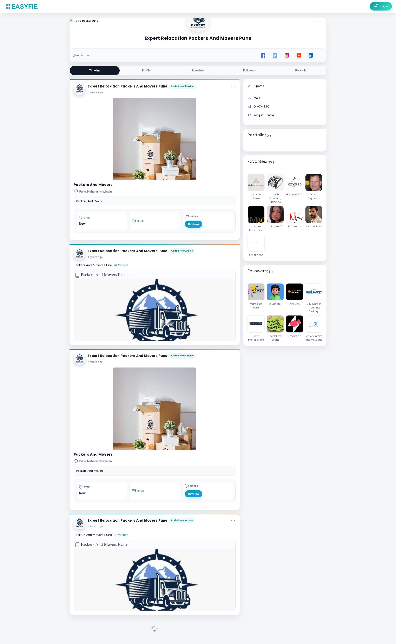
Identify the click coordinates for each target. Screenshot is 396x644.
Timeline (94, 70)
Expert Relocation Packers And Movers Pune (127, 86)
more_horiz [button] (233, 86)
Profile (146, 70)
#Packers (121, 265)
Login (381, 6)
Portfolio (301, 70)
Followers (249, 70)
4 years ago (95, 92)
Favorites (198, 70)
